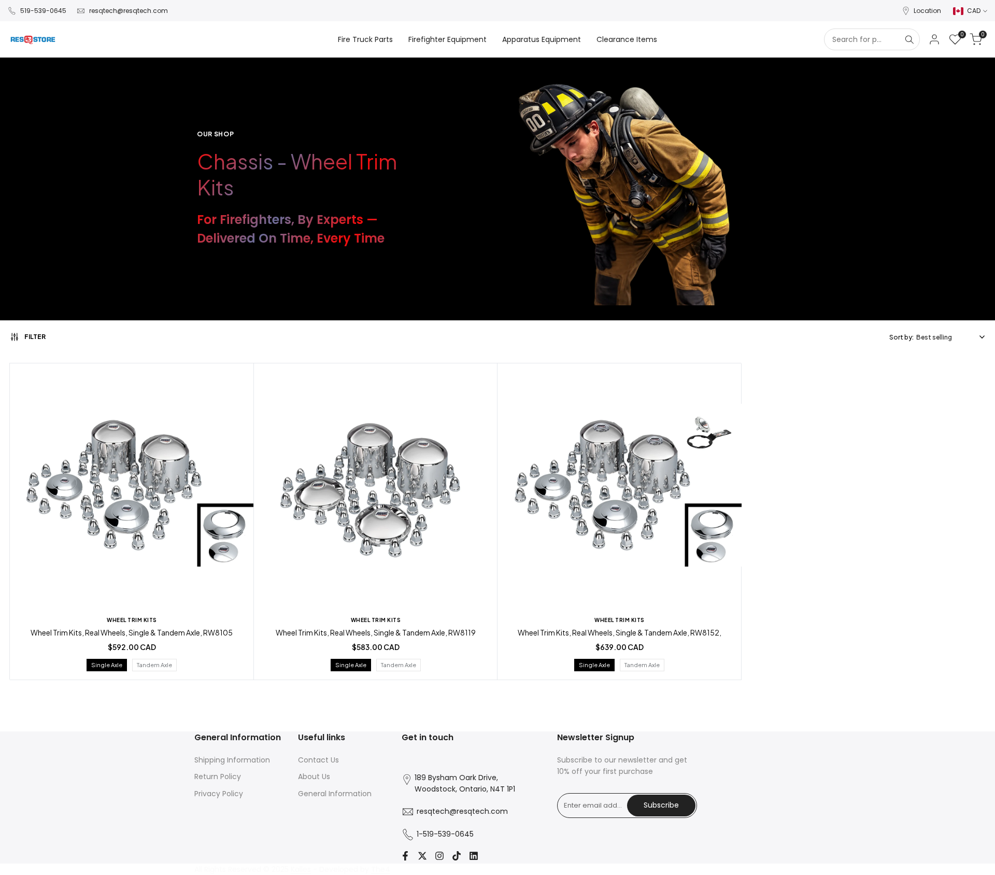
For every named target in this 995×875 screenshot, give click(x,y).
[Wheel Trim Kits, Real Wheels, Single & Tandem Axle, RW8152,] (619, 486)
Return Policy (217, 776)
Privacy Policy (218, 793)
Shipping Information (232, 760)
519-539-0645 (43, 10)
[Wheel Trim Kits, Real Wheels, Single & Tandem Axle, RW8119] (376, 486)
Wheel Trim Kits (132, 620)
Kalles (301, 869)
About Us (314, 776)
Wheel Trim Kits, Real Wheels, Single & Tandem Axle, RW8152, (619, 632)
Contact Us (318, 760)
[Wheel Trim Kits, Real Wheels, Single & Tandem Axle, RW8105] (132, 486)
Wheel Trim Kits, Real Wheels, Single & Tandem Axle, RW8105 (132, 632)
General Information (335, 793)
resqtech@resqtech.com (128, 10)
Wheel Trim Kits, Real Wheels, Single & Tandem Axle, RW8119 (376, 632)
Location (927, 10)
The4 (380, 869)
